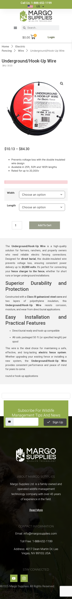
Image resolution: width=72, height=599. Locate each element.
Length (11, 205)
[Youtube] (13, 578)
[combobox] (42, 27)
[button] (15, 27)
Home (5, 46)
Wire (21, 50)
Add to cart (44, 225)
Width (11, 193)
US (38, 6)
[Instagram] (24, 578)
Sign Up (57, 422)
